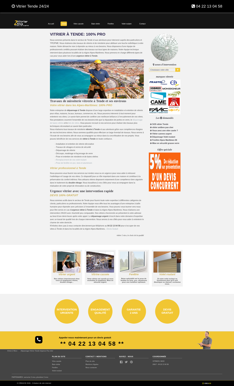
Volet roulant (57, 371)
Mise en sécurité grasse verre (165, 143)
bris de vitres (73, 123)
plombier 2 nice (42, 377)
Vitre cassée (56, 361)
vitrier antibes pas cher (162, 127)
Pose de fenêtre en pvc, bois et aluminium (74, 163)
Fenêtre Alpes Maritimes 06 (164, 140)
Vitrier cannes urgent (162, 134)
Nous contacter (91, 367)
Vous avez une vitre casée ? (165, 131)
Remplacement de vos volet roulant (71, 160)
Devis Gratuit (112, 229)
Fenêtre (55, 367)
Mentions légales (92, 364)
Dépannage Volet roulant (163, 137)
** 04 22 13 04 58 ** (92, 343)
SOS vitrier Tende (160, 124)
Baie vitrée (56, 364)
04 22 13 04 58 (209, 6)
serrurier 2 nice (29, 377)
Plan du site (90, 361)
